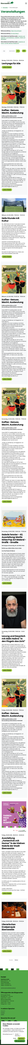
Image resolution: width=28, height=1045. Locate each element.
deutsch (3, 1011)
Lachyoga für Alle (11, 63)
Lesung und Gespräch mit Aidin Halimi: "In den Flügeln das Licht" (13, 639)
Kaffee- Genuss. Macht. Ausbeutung (12, 111)
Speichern (21, 1038)
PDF (24, 51)
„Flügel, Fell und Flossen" (16, 30)
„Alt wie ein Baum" (15, 33)
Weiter (16, 960)
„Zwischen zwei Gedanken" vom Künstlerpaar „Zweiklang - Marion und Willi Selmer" (13, 38)
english (3, 1012)
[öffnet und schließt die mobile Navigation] (25, 3)
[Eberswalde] (7, 2)
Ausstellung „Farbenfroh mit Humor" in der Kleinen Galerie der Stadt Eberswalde (13, 843)
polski (2, 1014)
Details (14, 1038)
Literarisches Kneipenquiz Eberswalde (9, 927)
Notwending (7, 1034)
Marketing (17, 1035)
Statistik (17, 1034)
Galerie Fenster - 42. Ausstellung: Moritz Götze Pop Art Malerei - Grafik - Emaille (14, 538)
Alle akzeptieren (19, 1041)
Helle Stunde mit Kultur (10, 219)
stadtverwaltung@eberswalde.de (8, 988)
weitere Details (7, 67)
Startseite (5, 7)
